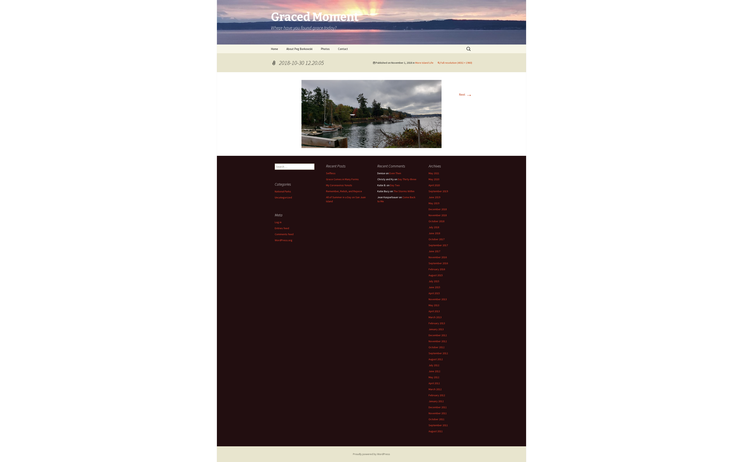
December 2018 (438, 209)
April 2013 (434, 311)
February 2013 (437, 323)
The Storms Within (404, 191)
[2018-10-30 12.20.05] (371, 114)
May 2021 (434, 173)
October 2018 (436, 221)
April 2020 (434, 185)
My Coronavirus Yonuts (339, 185)
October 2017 (436, 239)
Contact (343, 49)
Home (274, 49)
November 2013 (438, 299)
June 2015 (434, 287)
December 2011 (438, 407)
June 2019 (434, 197)
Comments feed (284, 234)
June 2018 (434, 233)
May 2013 (434, 305)
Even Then (395, 173)
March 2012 (435, 389)
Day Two (395, 185)
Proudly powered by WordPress (371, 454)
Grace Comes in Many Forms (342, 179)
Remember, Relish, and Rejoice (344, 191)
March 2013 (435, 317)
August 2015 (436, 275)
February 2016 (437, 269)
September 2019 (438, 191)
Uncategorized (283, 197)
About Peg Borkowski (299, 49)
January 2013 (436, 329)
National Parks (283, 191)
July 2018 (434, 227)
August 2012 (436, 359)
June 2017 (434, 251)
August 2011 (436, 431)
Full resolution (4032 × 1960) (456, 62)
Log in (278, 222)
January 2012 (436, 401)
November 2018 (438, 215)
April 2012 (434, 383)
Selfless (331, 173)
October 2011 (436, 419)
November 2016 (438, 257)
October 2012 (436, 347)
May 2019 (434, 203)
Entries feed (282, 228)
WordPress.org (283, 240)
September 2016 (438, 263)
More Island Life (424, 62)
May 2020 (434, 179)
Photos (325, 49)
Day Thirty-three (407, 179)
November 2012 (438, 341)
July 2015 (434, 281)
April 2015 (434, 293)
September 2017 (438, 245)
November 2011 (438, 413)
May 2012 (434, 377)
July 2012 (434, 365)
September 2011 (438, 425)
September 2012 (438, 353)
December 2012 (438, 335)
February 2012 (437, 395)
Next (465, 94)
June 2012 (434, 371)
